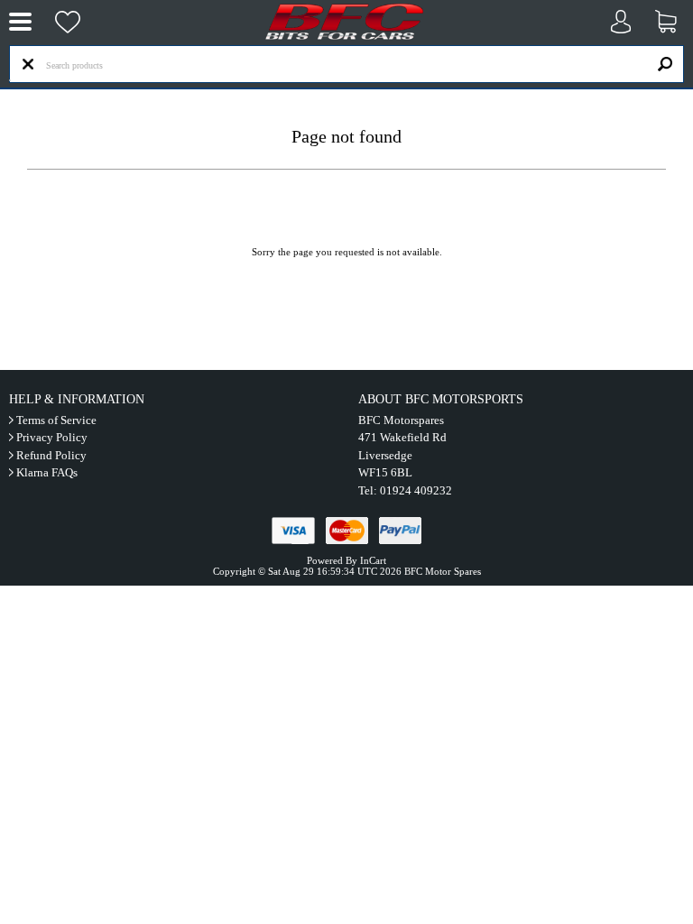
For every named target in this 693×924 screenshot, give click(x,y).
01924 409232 (416, 490)
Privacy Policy (52, 437)
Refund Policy (51, 455)
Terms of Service (56, 420)
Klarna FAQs (47, 472)
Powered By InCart (346, 560)
